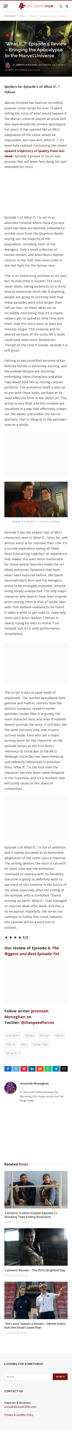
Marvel (10, 1044)
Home (23, 16)
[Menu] (5, 6)
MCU (24, 1044)
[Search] (67, 6)
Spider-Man (40, 1044)
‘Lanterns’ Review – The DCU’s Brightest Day (34, 1270)
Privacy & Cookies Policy (19, 1414)
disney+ (44, 1035)
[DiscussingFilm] (36, 6)
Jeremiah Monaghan (26, 65)
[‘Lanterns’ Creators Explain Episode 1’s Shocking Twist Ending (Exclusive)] (36, 1189)
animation (13, 1035)
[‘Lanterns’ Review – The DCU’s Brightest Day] (36, 1247)
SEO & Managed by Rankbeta (22, 1418)
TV (7, 35)
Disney (29, 1035)
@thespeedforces (37, 1022)
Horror (59, 1035)
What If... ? (13, 1053)
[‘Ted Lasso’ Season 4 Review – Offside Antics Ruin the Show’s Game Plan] (36, 1300)
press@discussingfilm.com (20, 1406)
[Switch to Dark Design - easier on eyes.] (61, 6)
